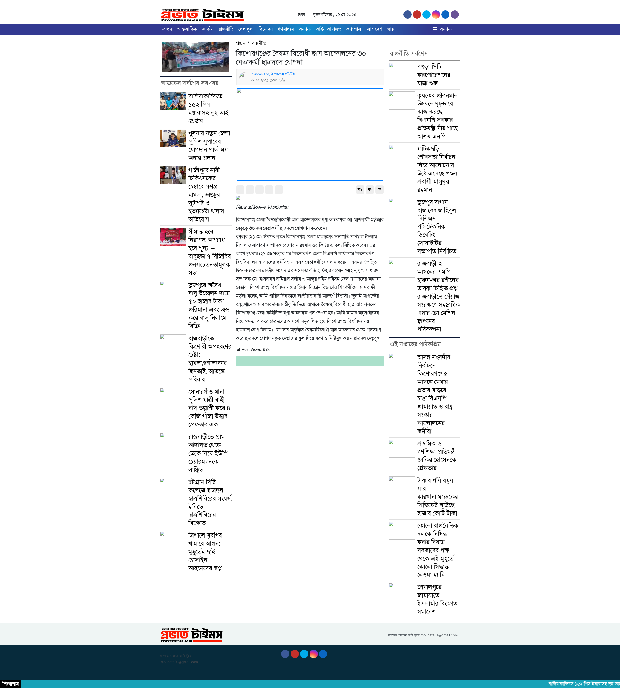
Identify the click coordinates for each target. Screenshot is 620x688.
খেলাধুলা (246, 29)
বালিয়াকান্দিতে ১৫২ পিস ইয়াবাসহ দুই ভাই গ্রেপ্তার (208, 108)
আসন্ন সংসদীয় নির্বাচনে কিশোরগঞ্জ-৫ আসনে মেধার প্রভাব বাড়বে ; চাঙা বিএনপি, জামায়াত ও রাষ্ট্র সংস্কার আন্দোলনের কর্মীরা (435, 394)
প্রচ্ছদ (167, 29)
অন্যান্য (305, 29)
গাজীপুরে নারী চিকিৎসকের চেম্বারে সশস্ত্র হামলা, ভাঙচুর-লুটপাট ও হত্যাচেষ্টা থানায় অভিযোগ (206, 195)
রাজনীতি (225, 29)
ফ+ (360, 189)
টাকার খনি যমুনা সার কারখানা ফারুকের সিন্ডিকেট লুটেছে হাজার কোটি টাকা (437, 496)
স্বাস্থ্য (391, 29)
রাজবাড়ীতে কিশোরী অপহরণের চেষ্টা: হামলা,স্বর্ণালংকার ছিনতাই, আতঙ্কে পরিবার (210, 359)
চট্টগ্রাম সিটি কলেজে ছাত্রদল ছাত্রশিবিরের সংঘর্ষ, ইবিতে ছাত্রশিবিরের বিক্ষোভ (210, 502)
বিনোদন (265, 29)
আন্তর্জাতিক (187, 29)
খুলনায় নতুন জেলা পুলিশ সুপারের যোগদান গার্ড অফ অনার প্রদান (209, 145)
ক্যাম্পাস (354, 29)
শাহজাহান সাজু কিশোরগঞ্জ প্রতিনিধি (273, 74)
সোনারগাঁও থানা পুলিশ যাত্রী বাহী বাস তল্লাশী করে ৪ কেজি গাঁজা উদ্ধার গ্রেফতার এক (209, 408)
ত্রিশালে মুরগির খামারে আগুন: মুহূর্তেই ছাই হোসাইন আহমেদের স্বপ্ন (205, 551)
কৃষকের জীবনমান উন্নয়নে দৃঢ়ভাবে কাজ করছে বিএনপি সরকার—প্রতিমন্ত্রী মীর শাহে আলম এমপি (437, 116)
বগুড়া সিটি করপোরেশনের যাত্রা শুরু (433, 74)
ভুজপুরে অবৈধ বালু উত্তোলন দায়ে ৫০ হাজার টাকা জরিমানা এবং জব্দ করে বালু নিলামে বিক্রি (209, 305)
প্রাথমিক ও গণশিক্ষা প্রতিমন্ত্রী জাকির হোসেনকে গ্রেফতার (436, 455)
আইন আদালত (328, 29)
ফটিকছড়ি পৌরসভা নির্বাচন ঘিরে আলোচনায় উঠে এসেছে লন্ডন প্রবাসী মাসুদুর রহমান (437, 169)
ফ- (370, 189)
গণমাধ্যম (286, 29)
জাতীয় (208, 29)
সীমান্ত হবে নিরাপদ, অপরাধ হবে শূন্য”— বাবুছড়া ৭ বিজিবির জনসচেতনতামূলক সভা (209, 252)
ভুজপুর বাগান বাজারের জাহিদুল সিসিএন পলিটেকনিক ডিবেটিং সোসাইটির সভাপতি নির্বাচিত (436, 227)
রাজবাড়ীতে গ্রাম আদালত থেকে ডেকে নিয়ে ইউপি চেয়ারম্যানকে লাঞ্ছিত (207, 453)
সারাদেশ (374, 29)
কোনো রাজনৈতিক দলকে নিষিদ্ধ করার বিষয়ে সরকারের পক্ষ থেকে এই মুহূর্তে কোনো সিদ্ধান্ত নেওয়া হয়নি (437, 550)
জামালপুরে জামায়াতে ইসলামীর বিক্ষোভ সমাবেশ (437, 599)
